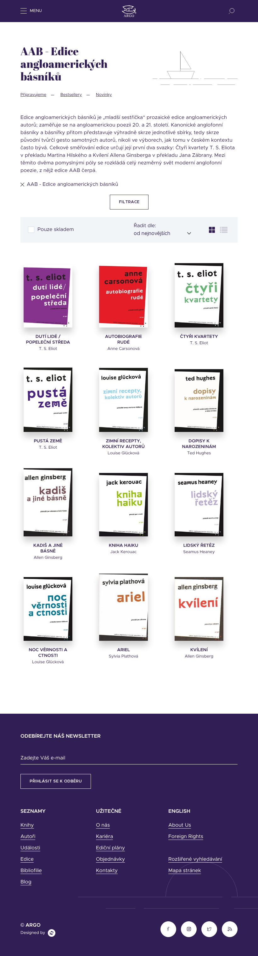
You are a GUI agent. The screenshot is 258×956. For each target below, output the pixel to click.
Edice (27, 859)
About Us (179, 825)
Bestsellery (71, 95)
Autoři (27, 836)
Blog (25, 882)
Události (30, 848)
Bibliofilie (31, 870)
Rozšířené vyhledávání (195, 859)
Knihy (27, 825)
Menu (36, 11)
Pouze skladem (55, 229)
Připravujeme (33, 95)
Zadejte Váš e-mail (42, 758)
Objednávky (110, 859)
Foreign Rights (185, 836)
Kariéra (104, 836)
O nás (103, 825)
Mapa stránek (184, 870)
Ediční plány (110, 848)
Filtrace (129, 202)
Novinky (104, 95)
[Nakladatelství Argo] (129, 11)
